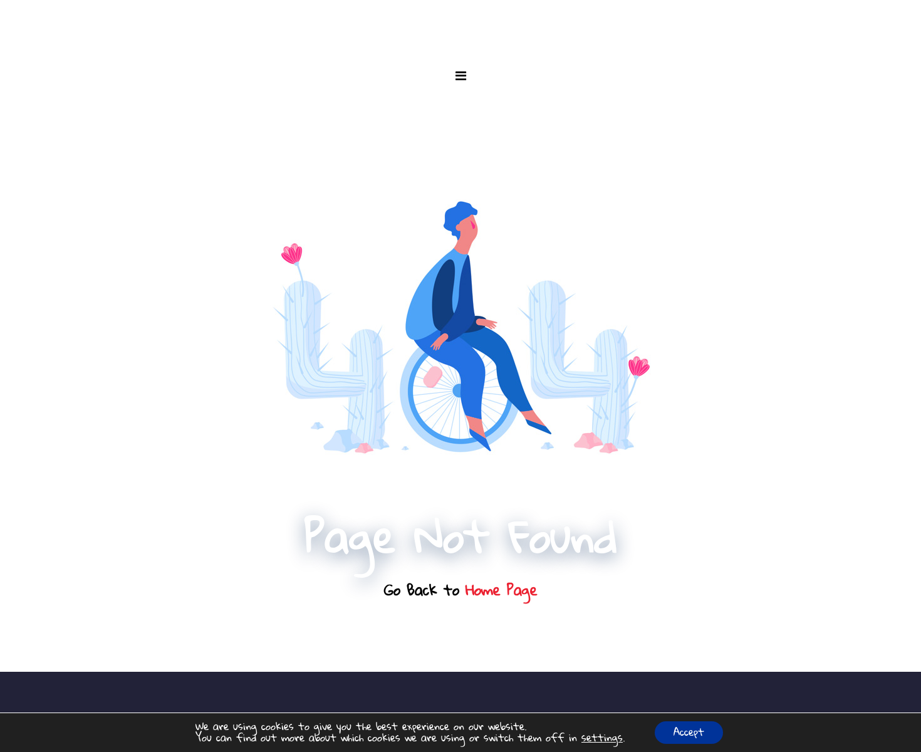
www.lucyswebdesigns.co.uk (533, 695)
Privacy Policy (460, 712)
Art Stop (439, 695)
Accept (689, 732)
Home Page (502, 590)
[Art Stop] (460, 25)
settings (602, 738)
